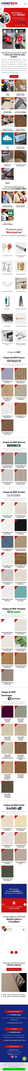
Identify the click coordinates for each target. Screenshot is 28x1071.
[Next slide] (16, 952)
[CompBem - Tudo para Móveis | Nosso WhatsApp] (24, 1059)
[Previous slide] (11, 952)
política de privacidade (15, 1066)
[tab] (15, 25)
